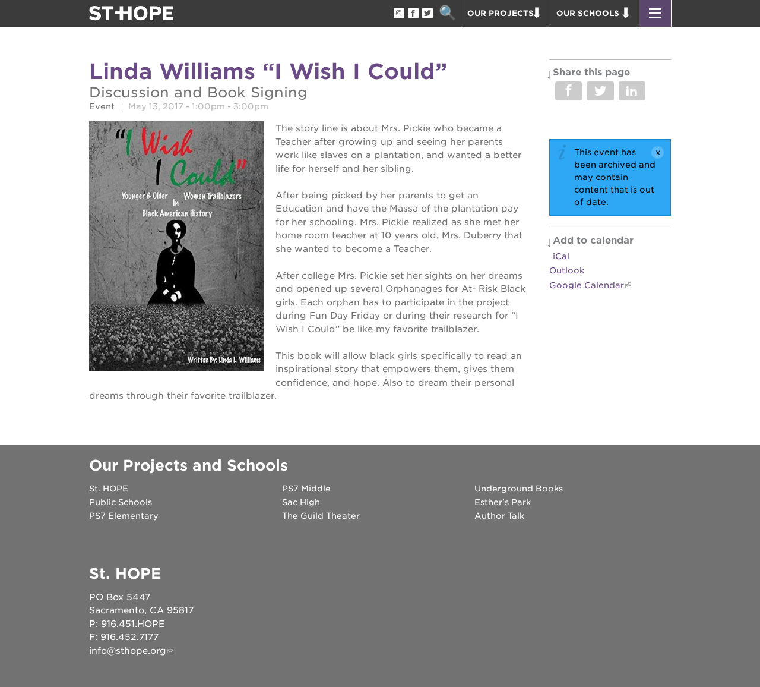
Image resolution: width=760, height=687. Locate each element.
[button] (655, 13)
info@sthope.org (127, 650)
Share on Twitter (600, 90)
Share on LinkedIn (632, 90)
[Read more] (176, 247)
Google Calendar (586, 285)
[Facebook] (413, 13)
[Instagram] (398, 13)
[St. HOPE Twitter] (427, 13)
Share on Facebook (568, 90)
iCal (561, 256)
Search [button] (447, 13)
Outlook (566, 270)
